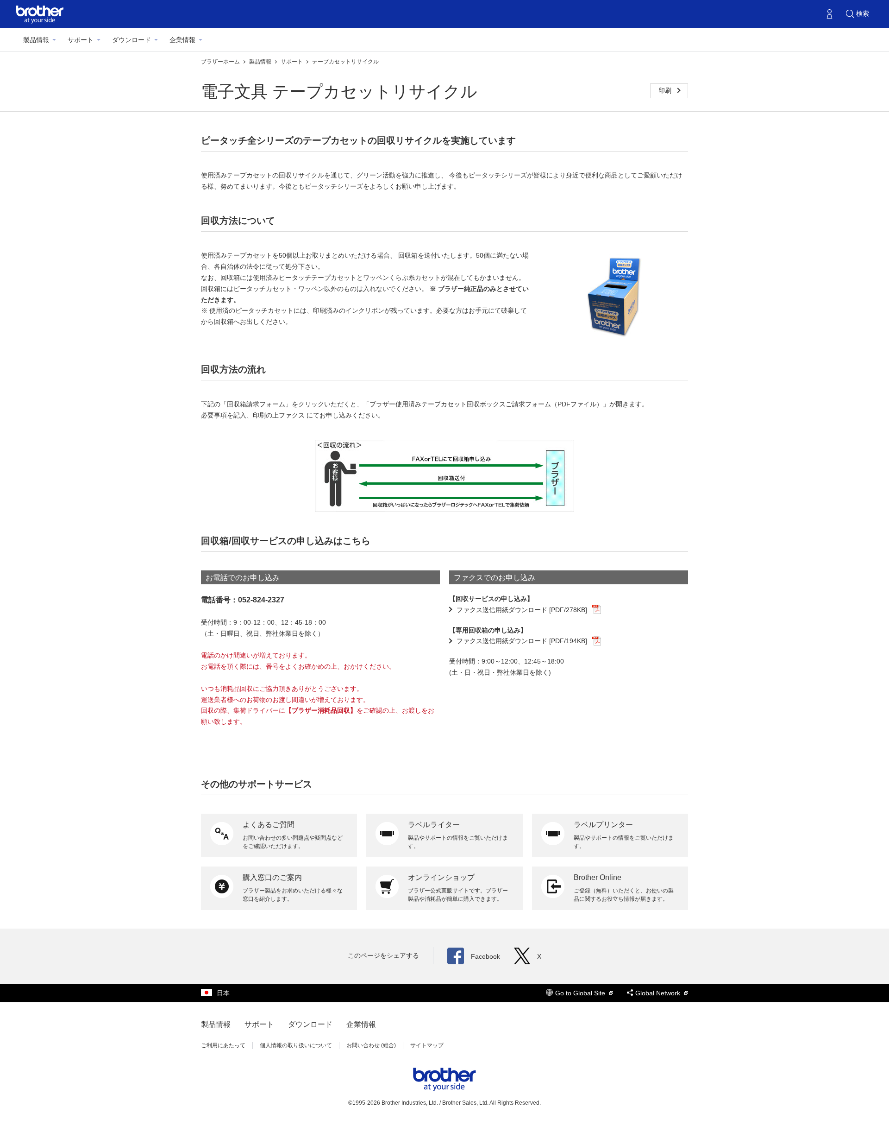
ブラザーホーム (221, 61)
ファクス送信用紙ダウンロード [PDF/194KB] (522, 641)
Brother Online (597, 877)
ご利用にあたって (223, 1045)
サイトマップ (427, 1045)
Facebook (485, 956)
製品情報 (36, 40)
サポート (81, 40)
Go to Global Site (581, 993)
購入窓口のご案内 (272, 877)
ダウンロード (131, 40)
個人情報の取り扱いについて (296, 1045)
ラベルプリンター (603, 825)
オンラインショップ (441, 877)
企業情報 (182, 40)
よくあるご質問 (268, 825)
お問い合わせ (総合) (371, 1045)
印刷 (665, 90)
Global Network (658, 993)
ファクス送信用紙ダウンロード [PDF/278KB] (522, 610)
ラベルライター (434, 825)
